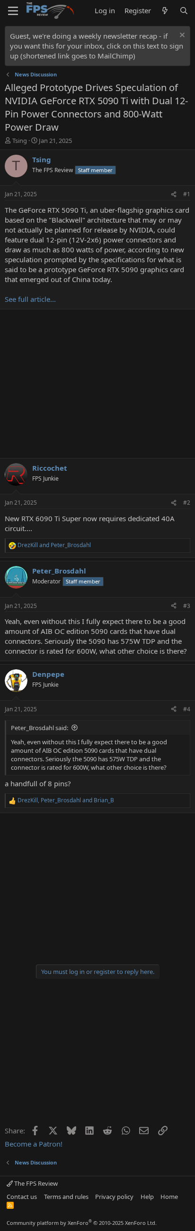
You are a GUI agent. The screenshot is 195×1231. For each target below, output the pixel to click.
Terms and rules (66, 1196)
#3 (186, 606)
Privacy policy (114, 1196)
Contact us (22, 1196)
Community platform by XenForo (82, 1222)
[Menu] (13, 10)
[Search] (184, 10)
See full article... (30, 299)
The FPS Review (35, 1183)
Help (147, 1196)
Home (169, 1196)
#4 (186, 709)
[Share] (174, 194)
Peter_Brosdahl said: (39, 728)
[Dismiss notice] (181, 36)
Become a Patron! (33, 1143)
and (54, 545)
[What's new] (165, 10)
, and (66, 800)
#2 (186, 503)
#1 (186, 194)
